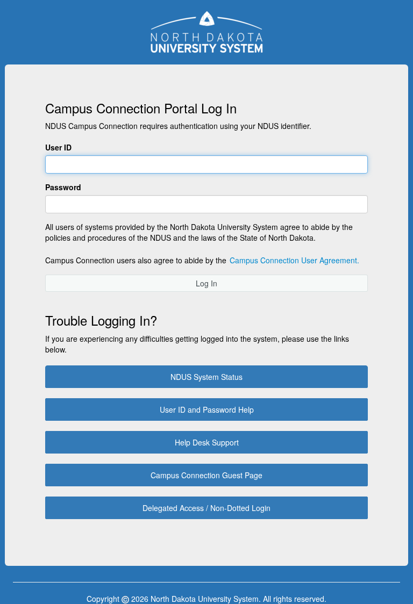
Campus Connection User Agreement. (294, 260)
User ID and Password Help (207, 409)
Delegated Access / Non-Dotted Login (206, 507)
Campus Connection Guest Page (206, 475)
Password (63, 187)
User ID (58, 147)
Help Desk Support (207, 442)
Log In (206, 283)
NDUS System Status (206, 376)
